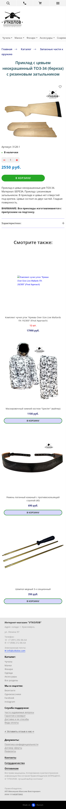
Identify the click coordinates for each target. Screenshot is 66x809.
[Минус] (4, 160)
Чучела (6, 37)
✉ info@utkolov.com (15, 650)
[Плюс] (16, 160)
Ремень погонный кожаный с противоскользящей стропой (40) (33, 499)
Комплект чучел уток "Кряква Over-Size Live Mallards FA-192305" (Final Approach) (33, 319)
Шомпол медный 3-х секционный (33, 589)
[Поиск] (8, 3)
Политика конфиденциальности (21, 744)
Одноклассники (13, 694)
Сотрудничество (15, 763)
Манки (18, 37)
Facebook (9, 697)
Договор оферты (13, 747)
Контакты (10, 757)
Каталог (26, 49)
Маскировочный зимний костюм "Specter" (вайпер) (33, 408)
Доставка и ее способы (17, 719)
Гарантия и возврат (15, 715)
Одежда (9, 672)
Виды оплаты (12, 722)
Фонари (31, 37)
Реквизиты (10, 751)
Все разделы (11, 680)
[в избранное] (60, 86)
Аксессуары (46, 37)
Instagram (10, 701)
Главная (7, 49)
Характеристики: (11, 223)
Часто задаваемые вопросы (19, 712)
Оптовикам (12, 768)
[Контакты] (25, 3)
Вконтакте (10, 690)
